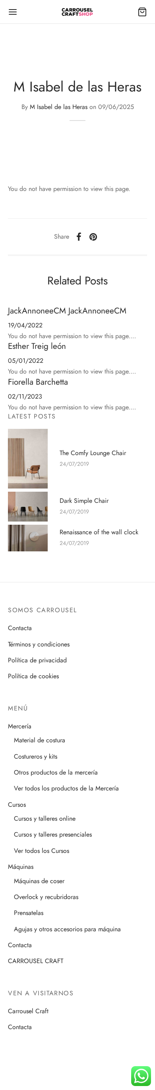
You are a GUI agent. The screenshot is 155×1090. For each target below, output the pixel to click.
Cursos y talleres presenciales (53, 834)
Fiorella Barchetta (38, 382)
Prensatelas (28, 912)
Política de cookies (33, 676)
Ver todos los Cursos (41, 850)
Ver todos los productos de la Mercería (66, 788)
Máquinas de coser (39, 881)
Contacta (20, 628)
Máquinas (20, 866)
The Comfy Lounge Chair (93, 452)
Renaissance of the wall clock (99, 532)
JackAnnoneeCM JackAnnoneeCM (67, 311)
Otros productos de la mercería (56, 772)
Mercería (19, 726)
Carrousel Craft (28, 1011)
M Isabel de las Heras (58, 107)
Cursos (17, 804)
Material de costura (39, 740)
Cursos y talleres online (45, 818)
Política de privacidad (37, 660)
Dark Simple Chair (84, 500)
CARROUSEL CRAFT (35, 960)
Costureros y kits (35, 756)
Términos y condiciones (39, 644)
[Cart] (142, 12)
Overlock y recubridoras (46, 896)
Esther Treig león (37, 346)
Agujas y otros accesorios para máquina (67, 929)
